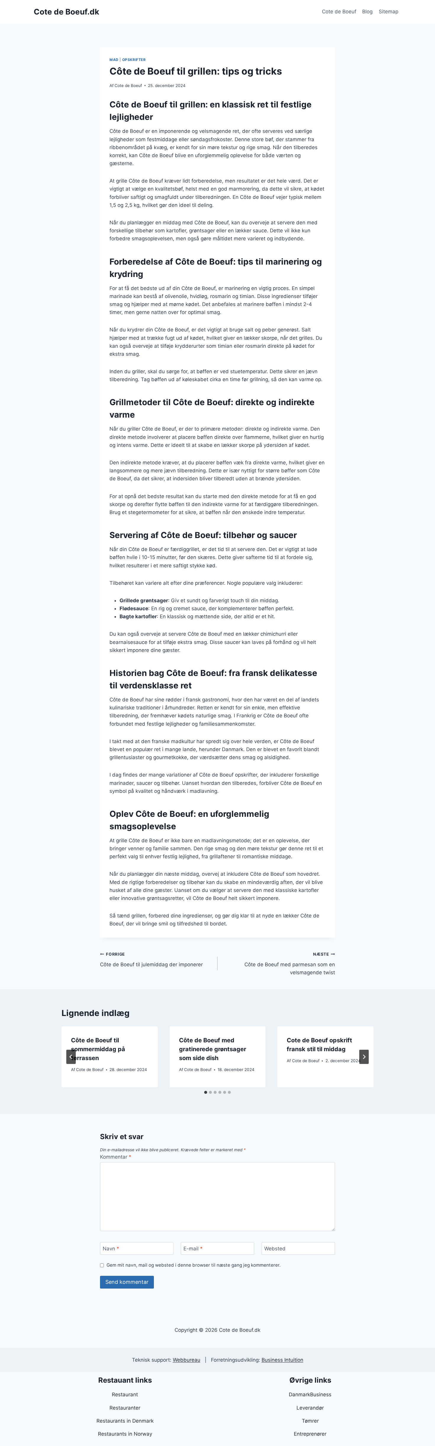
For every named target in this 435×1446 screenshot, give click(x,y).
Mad (114, 59)
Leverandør (310, 1408)
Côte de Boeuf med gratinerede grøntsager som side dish (212, 1049)
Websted (275, 1249)
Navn (111, 1249)
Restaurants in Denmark (125, 1421)
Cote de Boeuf (339, 12)
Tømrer (310, 1421)
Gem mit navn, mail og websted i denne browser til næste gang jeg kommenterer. (194, 1265)
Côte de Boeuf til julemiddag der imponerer (151, 959)
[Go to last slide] (71, 1057)
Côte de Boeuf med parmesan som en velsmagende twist (289, 963)
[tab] (205, 1092)
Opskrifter (134, 59)
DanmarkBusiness (310, 1394)
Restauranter (124, 1408)
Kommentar (115, 1157)
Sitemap (388, 12)
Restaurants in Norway (125, 1434)
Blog (367, 12)
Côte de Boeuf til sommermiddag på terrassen (98, 1049)
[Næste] (364, 1057)
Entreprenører (310, 1434)
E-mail (193, 1249)
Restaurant (125, 1394)
